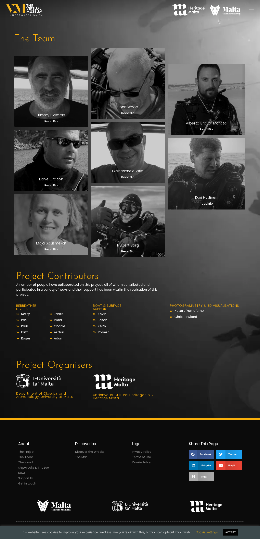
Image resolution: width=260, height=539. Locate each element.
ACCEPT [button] (230, 532)
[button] (201, 454)
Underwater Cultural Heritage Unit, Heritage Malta (123, 396)
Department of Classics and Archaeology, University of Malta (45, 395)
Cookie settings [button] (207, 532)
